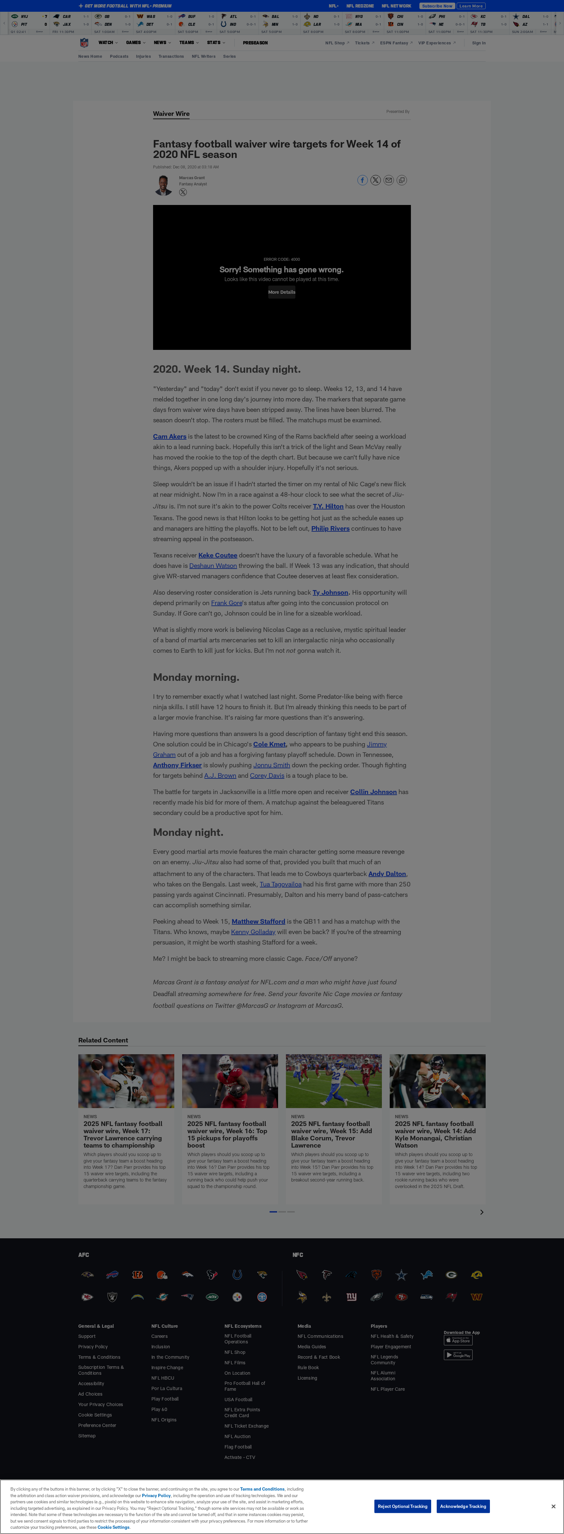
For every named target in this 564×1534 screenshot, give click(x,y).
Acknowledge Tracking (463, 1506)
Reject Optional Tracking (403, 1506)
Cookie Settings (114, 1527)
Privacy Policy (156, 1495)
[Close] (553, 1506)
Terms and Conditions (262, 1489)
